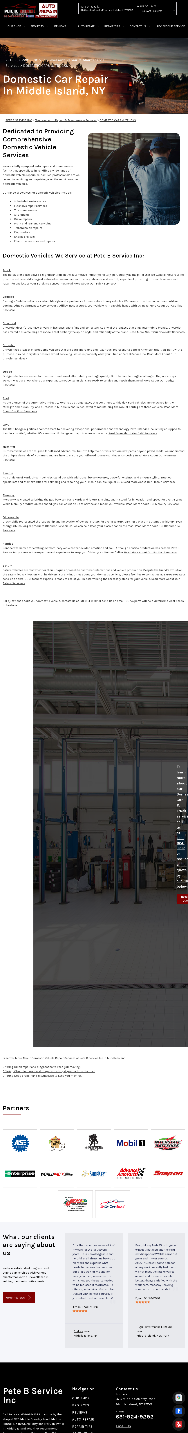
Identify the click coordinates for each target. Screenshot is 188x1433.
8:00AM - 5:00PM (152, 10)
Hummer (9, 446)
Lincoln (8, 473)
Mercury (9, 495)
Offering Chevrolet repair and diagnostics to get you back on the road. (49, 1071)
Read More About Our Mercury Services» (152, 504)
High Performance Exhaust (154, 1326)
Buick (7, 270)
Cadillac (8, 296)
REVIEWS (60, 26)
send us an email (113, 601)
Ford (6, 398)
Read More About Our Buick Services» (91, 283)
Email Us (123, 1426)
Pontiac (8, 543)
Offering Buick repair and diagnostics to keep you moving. (41, 1067)
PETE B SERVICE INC (22, 60)
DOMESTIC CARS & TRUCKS (45, 66)
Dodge (7, 371)
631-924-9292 (88, 6)
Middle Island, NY (86, 1335)
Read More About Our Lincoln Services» (149, 482)
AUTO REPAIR (86, 26)
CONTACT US (138, 26)
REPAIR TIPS (112, 26)
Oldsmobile (11, 517)
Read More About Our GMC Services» (133, 433)
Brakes (78, 1331)
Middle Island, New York (152, 1335)
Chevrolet (9, 323)
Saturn (7, 565)
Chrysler (9, 345)
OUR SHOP (14, 26)
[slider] (80, 1310)
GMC (6, 424)
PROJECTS (37, 26)
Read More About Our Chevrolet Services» (157, 332)
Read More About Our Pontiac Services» (150, 552)
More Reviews (16, 1297)
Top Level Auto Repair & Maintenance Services (66, 120)
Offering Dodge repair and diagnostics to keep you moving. (42, 1075)
